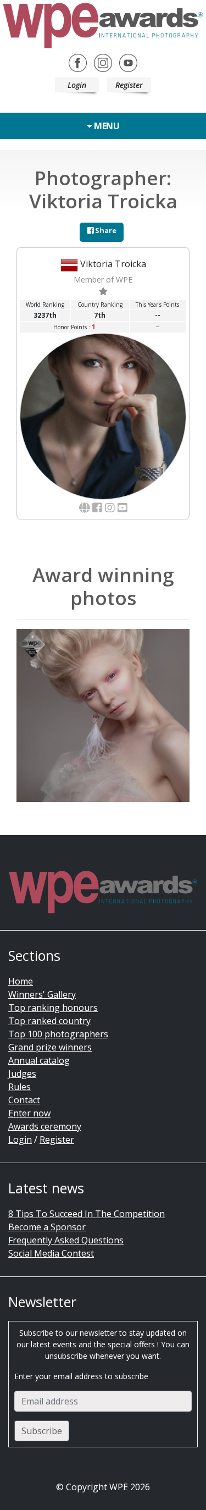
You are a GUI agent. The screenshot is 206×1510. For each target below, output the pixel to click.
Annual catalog (39, 1060)
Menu (106, 126)
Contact (24, 1100)
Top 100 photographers (58, 1034)
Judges (22, 1073)
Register (129, 85)
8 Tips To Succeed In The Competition (86, 1214)
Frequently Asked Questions (66, 1240)
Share (104, 230)
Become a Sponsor (47, 1227)
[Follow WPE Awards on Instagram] (103, 62)
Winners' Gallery (42, 994)
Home (20, 981)
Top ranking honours (53, 1008)
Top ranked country (49, 1021)
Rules (19, 1087)
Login (77, 85)
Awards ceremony (44, 1126)
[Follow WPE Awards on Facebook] (78, 62)
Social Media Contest (51, 1253)
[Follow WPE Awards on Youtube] (128, 62)
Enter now (29, 1113)
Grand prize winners (50, 1047)
